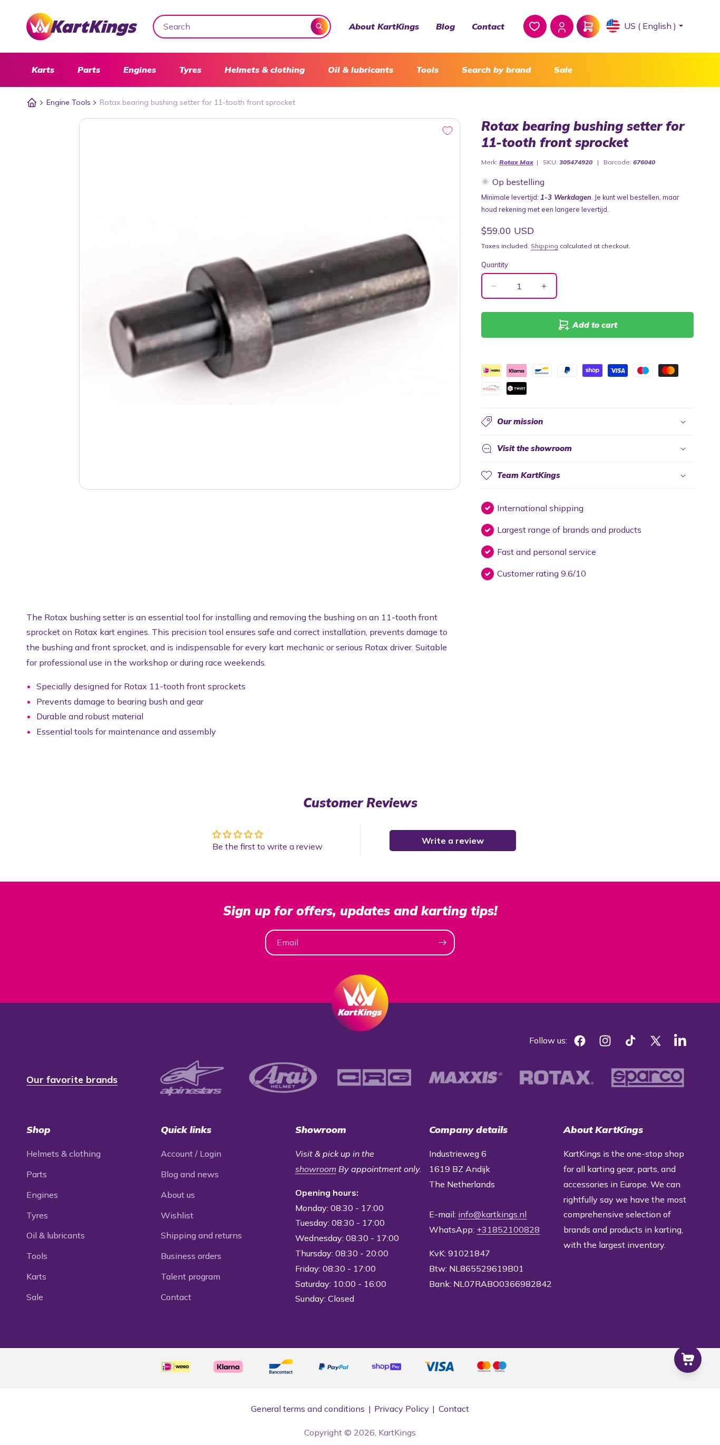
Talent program (190, 1276)
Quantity (494, 264)
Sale (563, 69)
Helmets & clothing (265, 69)
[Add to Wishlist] (447, 130)
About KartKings (384, 26)
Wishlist (177, 1215)
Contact (488, 26)
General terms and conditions (308, 1408)
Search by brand (496, 69)
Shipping (544, 246)
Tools (427, 69)
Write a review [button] (453, 840)
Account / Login (191, 1153)
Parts (88, 69)
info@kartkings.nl (492, 1214)
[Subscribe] (442, 942)
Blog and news (190, 1174)
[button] (43, 70)
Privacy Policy (401, 1408)
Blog (445, 26)
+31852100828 (508, 1229)
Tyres (190, 69)
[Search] (319, 26)
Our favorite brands (72, 1079)
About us (178, 1194)
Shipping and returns (201, 1235)
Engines (139, 69)
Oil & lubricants (360, 69)
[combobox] (242, 26)
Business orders (191, 1256)
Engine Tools (68, 102)
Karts (43, 69)
